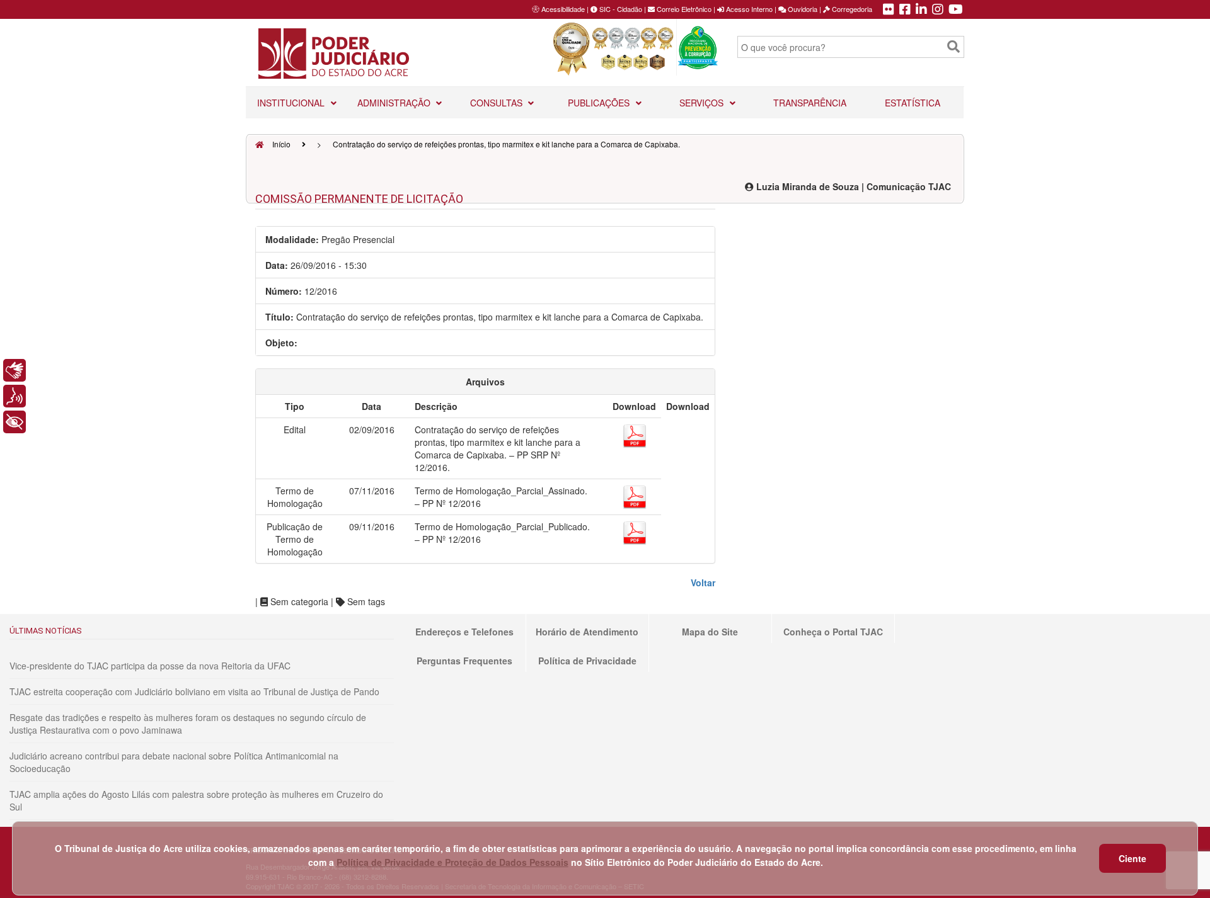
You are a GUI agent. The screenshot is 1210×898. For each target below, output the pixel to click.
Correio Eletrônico (683, 9)
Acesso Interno (748, 9)
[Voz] (14, 396)
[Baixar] (634, 434)
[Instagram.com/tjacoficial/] (938, 10)
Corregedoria (851, 9)
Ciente (1132, 858)
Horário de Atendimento (587, 632)
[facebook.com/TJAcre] (905, 10)
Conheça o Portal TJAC (833, 632)
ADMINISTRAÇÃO (395, 102)
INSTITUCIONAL (292, 102)
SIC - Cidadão (619, 9)
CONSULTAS (497, 102)
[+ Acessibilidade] (14, 422)
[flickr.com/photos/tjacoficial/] (889, 10)
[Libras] (14, 370)
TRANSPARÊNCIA (809, 102)
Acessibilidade (563, 9)
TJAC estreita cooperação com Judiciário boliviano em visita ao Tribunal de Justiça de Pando (194, 691)
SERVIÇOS (702, 102)
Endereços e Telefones (464, 632)
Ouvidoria (801, 9)
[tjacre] (921, 10)
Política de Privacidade (587, 661)
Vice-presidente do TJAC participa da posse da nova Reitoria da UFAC (150, 665)
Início (280, 144)
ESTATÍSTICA (912, 102)
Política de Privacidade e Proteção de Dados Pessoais (452, 862)
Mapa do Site (710, 632)
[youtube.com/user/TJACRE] (955, 10)
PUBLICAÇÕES (600, 102)
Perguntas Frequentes (464, 661)
